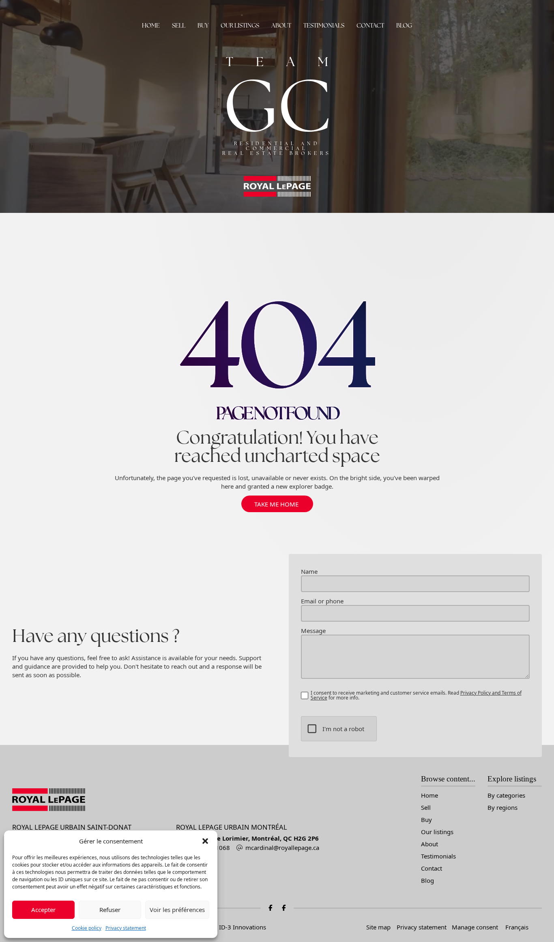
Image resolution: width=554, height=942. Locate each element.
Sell (178, 25)
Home (151, 25)
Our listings (240, 25)
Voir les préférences (177, 910)
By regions (502, 807)
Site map (378, 927)
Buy (203, 25)
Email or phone (322, 601)
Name (309, 572)
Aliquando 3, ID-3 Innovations (224, 927)
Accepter (43, 910)
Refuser (109, 910)
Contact (370, 25)
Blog (404, 25)
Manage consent (475, 927)
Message (313, 631)
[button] (205, 841)
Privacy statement (125, 928)
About (281, 25)
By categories (506, 795)
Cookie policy (86, 928)
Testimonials (323, 25)
